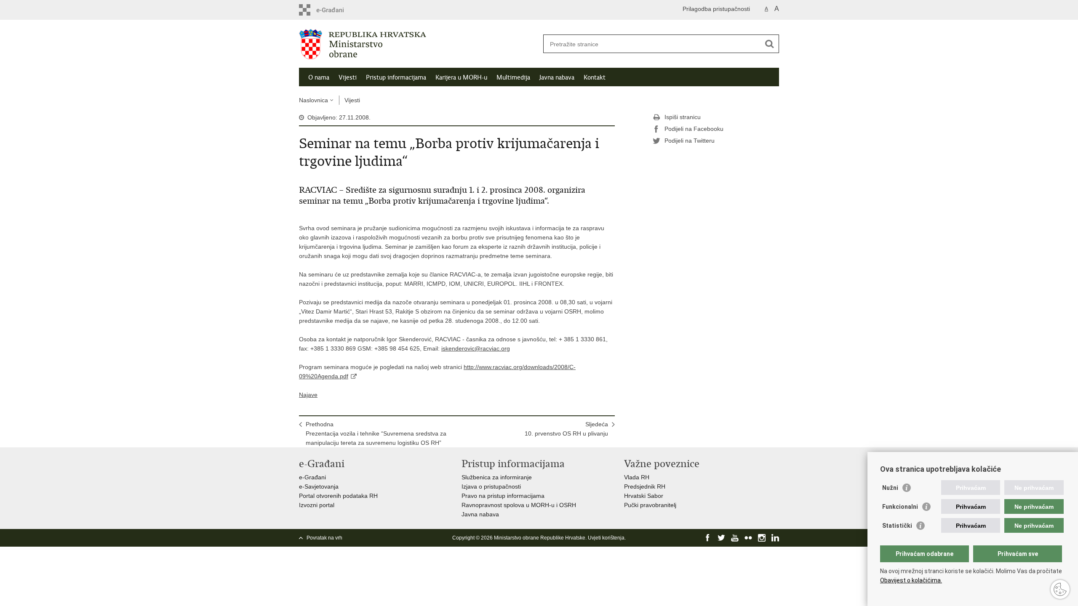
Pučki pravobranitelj (650, 505)
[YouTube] (735, 538)
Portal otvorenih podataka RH (338, 495)
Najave (308, 394)
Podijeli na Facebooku (693, 128)
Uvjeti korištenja (606, 538)
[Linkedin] (775, 538)
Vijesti (348, 77)
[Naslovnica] (419, 44)
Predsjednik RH (644, 486)
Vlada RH (636, 477)
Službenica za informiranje (497, 477)
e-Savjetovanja (319, 486)
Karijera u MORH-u (461, 77)
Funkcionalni (900, 506)
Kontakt (595, 77)
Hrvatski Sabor (643, 495)
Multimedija (513, 77)
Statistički (897, 525)
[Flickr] (748, 538)
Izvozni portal (316, 505)
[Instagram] (762, 538)
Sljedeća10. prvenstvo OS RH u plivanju (566, 429)
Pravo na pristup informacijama (503, 495)
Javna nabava (556, 77)
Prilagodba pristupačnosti (716, 8)
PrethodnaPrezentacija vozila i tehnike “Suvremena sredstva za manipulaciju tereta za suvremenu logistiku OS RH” (376, 433)
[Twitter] (721, 538)
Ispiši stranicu (682, 117)
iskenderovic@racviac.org (475, 348)
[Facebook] (708, 538)
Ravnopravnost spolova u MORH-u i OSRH (519, 505)
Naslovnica (313, 100)
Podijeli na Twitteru (689, 140)
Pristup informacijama (396, 77)
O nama (318, 77)
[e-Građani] (335, 10)
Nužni (890, 487)
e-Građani (312, 477)
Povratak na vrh (324, 538)
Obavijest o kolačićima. (911, 580)
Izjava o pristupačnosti (491, 486)
